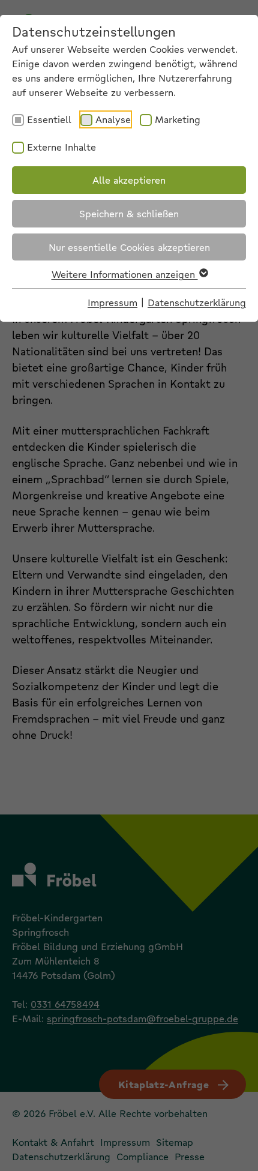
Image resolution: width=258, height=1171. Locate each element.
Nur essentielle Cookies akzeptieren (129, 247)
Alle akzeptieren (129, 179)
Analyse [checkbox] (113, 119)
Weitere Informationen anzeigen (125, 274)
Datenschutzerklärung (197, 302)
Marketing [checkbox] (177, 119)
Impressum (112, 302)
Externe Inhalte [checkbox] (61, 146)
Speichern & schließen (129, 213)
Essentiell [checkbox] (49, 119)
